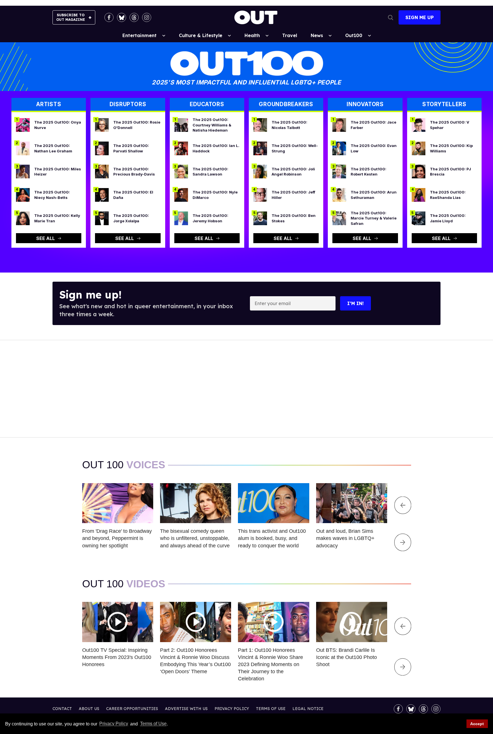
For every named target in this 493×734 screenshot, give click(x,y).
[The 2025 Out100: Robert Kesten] (339, 171)
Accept (477, 723)
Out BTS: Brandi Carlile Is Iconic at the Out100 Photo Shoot (346, 657)
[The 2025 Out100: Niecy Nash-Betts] (23, 194)
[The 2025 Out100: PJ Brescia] (418, 171)
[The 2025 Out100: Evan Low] (339, 148)
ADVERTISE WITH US (186, 708)
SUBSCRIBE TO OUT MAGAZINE (70, 17)
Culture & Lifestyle (200, 35)
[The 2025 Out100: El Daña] (102, 194)
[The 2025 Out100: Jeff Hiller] (260, 194)
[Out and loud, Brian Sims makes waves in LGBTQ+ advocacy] (351, 503)
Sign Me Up (419, 17)
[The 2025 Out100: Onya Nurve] (23, 125)
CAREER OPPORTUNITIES (132, 708)
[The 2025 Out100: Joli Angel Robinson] (260, 171)
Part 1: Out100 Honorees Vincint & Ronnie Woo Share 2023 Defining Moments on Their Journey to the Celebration (270, 664)
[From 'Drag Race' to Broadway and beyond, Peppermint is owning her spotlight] (117, 503)
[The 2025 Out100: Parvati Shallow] (102, 148)
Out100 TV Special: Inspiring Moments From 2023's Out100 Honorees (116, 657)
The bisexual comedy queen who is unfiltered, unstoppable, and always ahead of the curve (195, 538)
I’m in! (355, 303)
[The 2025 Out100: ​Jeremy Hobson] (181, 218)
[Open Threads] (134, 17)
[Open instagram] (146, 17)
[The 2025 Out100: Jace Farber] (339, 125)
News (317, 35)
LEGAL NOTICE (308, 708)
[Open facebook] (109, 17)
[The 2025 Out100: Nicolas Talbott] (260, 125)
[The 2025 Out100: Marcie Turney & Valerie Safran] (339, 218)
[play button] (117, 622)
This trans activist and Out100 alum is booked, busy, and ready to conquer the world (272, 538)
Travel (289, 35)
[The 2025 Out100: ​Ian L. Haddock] (181, 148)
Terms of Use (153, 723)
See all (45, 238)
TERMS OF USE (271, 708)
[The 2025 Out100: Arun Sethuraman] (339, 194)
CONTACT (62, 708)
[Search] (390, 17)
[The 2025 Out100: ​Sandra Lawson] (181, 171)
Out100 (353, 35)
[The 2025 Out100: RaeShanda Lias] (418, 194)
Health (252, 35)
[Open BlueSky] (121, 17)
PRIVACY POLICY (232, 708)
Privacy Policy (113, 723)
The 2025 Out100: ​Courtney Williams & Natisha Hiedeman (212, 124)
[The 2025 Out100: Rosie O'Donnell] (102, 125)
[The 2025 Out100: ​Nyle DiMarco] (181, 194)
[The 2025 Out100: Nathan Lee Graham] (23, 148)
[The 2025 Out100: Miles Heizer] (23, 171)
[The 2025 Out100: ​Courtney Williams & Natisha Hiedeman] (181, 125)
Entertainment (139, 35)
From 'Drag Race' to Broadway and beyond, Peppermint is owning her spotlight (117, 538)
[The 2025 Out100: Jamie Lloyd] (418, 218)
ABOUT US (89, 708)
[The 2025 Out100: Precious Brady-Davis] (102, 171)
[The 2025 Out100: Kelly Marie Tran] (23, 218)
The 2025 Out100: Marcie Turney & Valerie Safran (374, 218)
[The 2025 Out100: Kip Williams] (418, 148)
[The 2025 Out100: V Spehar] (418, 125)
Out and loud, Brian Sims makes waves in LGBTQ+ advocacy (345, 538)
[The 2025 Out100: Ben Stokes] (260, 218)
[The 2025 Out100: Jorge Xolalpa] (102, 218)
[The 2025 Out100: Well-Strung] (260, 148)
